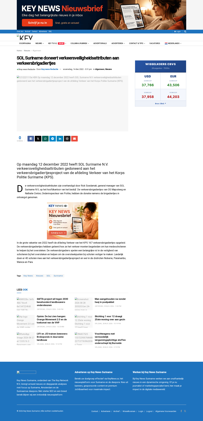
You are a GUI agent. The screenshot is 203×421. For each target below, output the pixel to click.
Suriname (58, 276)
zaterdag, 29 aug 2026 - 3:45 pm (50, 309)
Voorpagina (25, 43)
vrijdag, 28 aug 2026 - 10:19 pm (108, 324)
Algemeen (37, 51)
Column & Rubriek (79, 43)
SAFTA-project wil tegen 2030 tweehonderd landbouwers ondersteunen (52, 302)
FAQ (50, 31)
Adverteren (43, 31)
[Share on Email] (74, 138)
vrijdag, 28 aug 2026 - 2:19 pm (107, 347)
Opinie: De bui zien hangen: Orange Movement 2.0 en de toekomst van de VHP (52, 319)
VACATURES (155, 43)
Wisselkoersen (129, 411)
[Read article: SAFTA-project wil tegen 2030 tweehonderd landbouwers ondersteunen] (26, 304)
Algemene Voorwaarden (165, 411)
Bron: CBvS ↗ (160, 104)
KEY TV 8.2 (55, 43)
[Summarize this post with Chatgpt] (67, 138)
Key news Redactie (49, 69)
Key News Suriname (31, 411)
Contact (34, 31)
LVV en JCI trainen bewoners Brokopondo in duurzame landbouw (52, 336)
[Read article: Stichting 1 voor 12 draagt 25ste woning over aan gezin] (84, 321)
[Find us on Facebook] (181, 411)
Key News (28, 276)
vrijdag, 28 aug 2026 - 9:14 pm (49, 344)
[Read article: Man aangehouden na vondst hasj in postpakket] (84, 304)
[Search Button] (185, 31)
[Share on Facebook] (30, 138)
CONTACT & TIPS (136, 43)
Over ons (20, 31)
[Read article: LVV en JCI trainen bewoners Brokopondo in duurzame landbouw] (26, 338)
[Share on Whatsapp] (45, 138)
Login (178, 31)
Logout (149, 411)
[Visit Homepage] (33, 37)
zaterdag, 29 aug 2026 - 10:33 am (50, 327)
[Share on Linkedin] (60, 138)
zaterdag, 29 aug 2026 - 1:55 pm (108, 306)
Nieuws (39, 43)
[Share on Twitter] (38, 138)
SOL (48, 276)
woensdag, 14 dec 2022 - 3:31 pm (77, 69)
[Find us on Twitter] (185, 411)
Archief (27, 31)
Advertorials (100, 43)
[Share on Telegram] (52, 138)
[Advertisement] (72, 153)
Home (19, 51)
